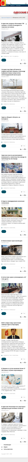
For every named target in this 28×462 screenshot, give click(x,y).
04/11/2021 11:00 (4, 372)
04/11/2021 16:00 (5, 204)
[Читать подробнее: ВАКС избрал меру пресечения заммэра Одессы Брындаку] (3, 359)
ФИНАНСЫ (12, 104)
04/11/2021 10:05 (5, 410)
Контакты (9, 10)
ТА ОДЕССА (15, 56)
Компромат (17, 9)
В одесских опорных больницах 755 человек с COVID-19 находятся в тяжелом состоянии (12, 25)
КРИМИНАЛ (12, 264)
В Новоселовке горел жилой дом (11, 241)
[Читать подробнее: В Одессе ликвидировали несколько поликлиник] (3, 231)
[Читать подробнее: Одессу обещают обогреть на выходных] (3, 145)
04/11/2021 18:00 (5, 120)
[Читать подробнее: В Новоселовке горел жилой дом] (3, 267)
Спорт (16, 7)
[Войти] (6, 4)
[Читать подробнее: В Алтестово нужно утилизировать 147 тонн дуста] (3, 313)
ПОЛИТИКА (12, 188)
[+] (21, 60)
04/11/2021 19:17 (5, 29)
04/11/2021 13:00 (5, 280)
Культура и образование (8, 9)
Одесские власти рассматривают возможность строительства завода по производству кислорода (13, 157)
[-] (24, 60)
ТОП (11, 56)
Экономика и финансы (8, 7)
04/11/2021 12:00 (5, 326)
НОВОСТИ (6, 56)
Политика (18, 5)
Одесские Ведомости (6, 17)
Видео (23, 9)
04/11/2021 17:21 (5, 160)
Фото (4, 10)
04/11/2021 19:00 (5, 76)
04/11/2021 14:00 (5, 242)
